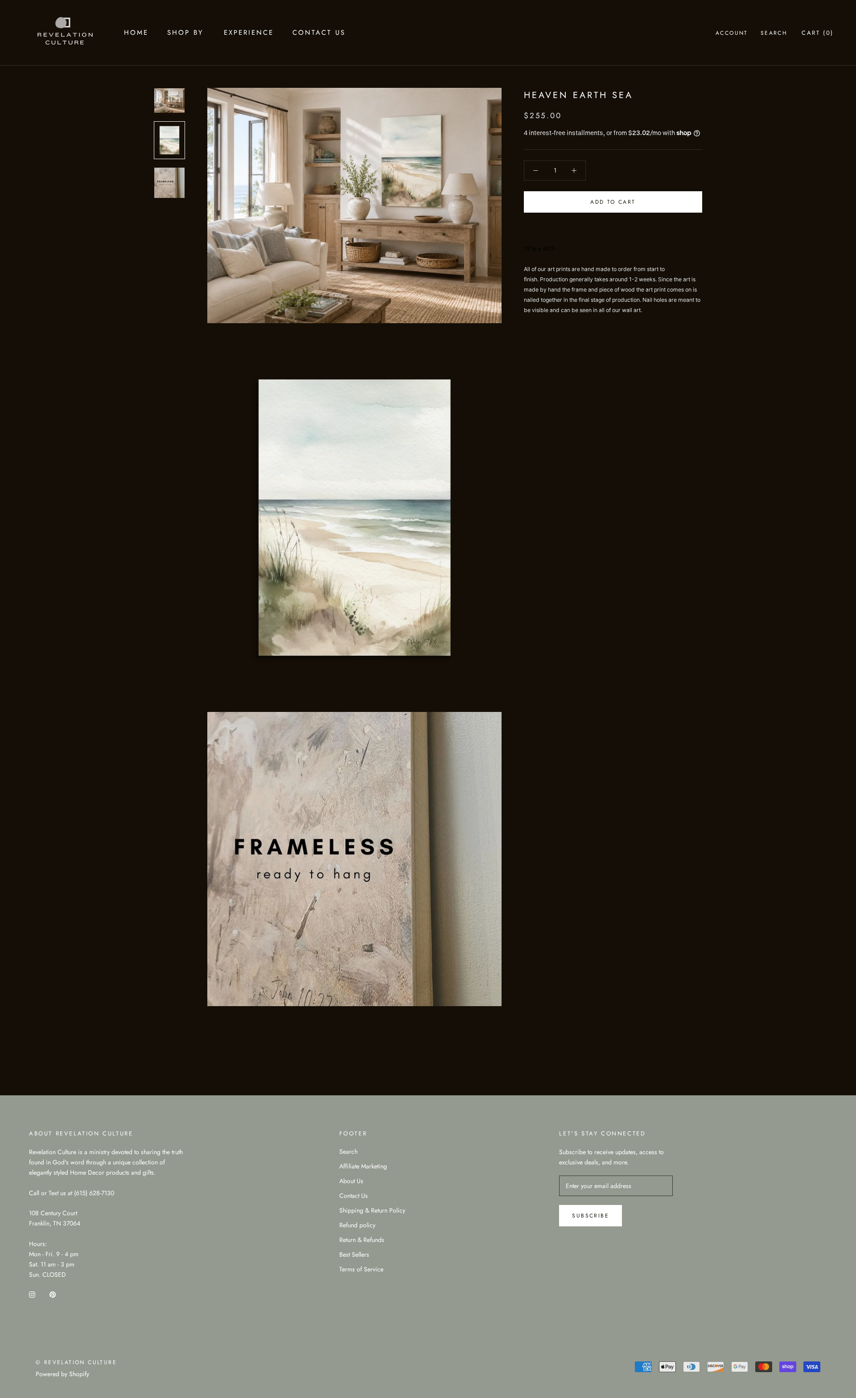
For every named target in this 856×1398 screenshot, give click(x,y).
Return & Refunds (361, 1239)
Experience (249, 32)
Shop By (185, 32)
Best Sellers (354, 1254)
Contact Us (319, 32)
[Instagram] (32, 1294)
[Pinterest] (52, 1294)
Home (136, 32)
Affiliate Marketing (363, 1166)
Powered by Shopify (62, 1373)
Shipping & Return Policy (372, 1210)
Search (774, 33)
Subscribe (590, 1216)
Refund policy (357, 1225)
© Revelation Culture (76, 1362)
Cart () (818, 33)
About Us (351, 1180)
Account (732, 33)
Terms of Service (361, 1269)
